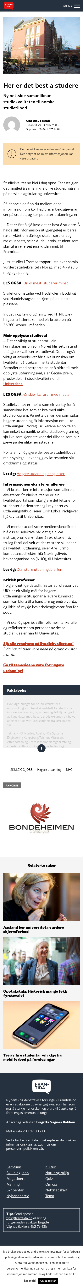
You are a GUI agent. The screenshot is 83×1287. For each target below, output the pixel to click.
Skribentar (15, 1190)
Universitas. (13, 384)
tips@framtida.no (19, 1218)
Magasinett (16, 1178)
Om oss (51, 1184)
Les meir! (30, 1280)
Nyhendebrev (18, 1195)
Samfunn (14, 1167)
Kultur (50, 1167)
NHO (69, 769)
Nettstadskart (56, 1190)
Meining (13, 1184)
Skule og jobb (18, 1172)
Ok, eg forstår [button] (48, 1280)
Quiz (49, 1178)
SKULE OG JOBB (21, 769)
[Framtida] (8, 6)
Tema (49, 1195)
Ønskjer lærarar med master (47, 394)
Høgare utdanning (49, 769)
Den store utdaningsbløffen (39, 569)
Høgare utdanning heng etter (41, 473)
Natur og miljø (57, 1172)
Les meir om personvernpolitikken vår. (31, 1146)
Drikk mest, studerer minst (45, 283)
